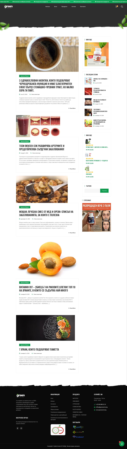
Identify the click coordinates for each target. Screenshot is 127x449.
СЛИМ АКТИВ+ (77, 406)
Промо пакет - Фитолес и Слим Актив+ (97, 147)
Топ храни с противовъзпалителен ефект (100, 111)
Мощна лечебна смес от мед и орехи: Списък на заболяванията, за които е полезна (46, 213)
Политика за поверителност (58, 412)
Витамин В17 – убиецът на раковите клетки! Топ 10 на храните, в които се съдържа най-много (47, 288)
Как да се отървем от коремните (99, 101)
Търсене (88, 186)
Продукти (64, 6)
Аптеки (74, 6)
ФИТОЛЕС (75, 398)
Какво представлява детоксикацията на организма (99, 122)
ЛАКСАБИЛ (89, 174)
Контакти (83, 6)
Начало (47, 6)
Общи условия (55, 409)
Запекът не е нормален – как (100, 80)
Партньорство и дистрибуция (59, 415)
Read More (72, 108)
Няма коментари (35, 94)
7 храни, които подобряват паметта (39, 349)
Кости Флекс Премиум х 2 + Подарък (97, 160)
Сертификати (54, 406)
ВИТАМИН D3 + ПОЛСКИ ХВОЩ (79, 416)
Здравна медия (25, 76)
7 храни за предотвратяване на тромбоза (99, 90)
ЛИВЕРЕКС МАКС (77, 412)
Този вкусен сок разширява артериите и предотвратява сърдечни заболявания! (41, 147)
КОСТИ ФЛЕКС (77, 409)
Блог (55, 6)
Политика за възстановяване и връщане (59, 418)
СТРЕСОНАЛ (76, 404)
